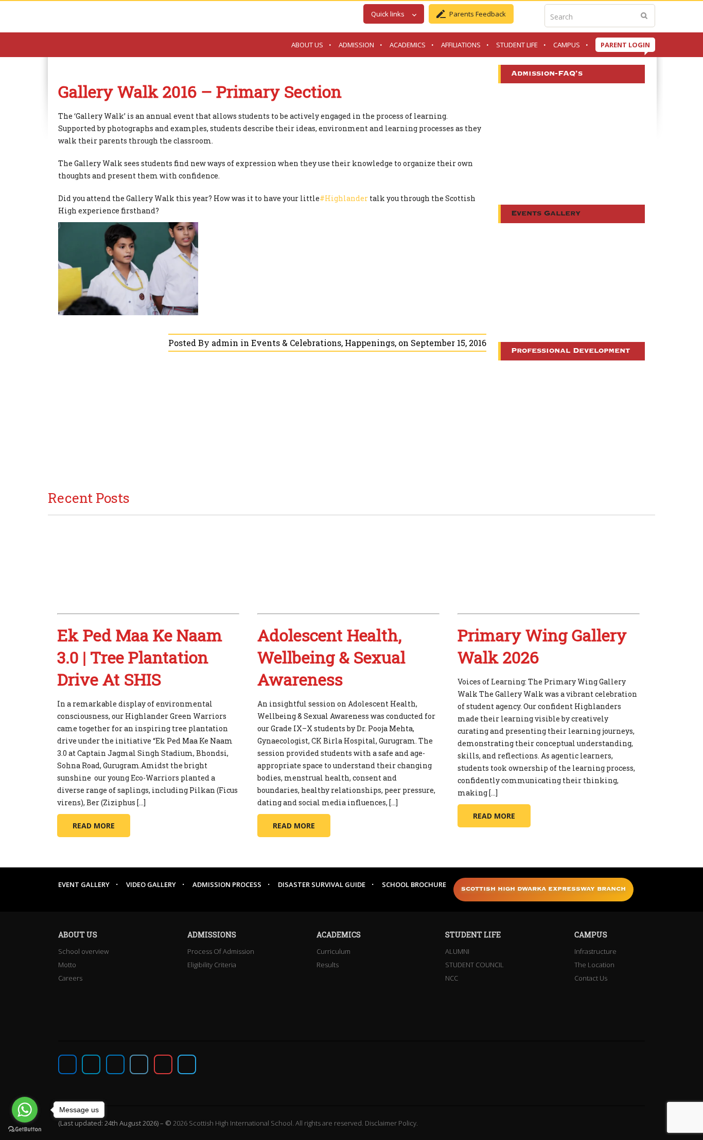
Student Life (517, 44)
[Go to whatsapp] (25, 1110)
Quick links (388, 14)
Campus (566, 44)
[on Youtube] (163, 1064)
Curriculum (333, 951)
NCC (451, 978)
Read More (94, 825)
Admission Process (226, 884)
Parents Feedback (477, 14)
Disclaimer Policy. (391, 1123)
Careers (70, 978)
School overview (83, 951)
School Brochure (414, 884)
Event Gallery (84, 884)
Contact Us (590, 978)
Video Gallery (151, 884)
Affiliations (461, 44)
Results (328, 964)
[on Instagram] (115, 1064)
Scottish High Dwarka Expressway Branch (543, 889)
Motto (67, 964)
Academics (408, 44)
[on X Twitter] (91, 1064)
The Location (594, 964)
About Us (307, 44)
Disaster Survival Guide (321, 884)
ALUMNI (457, 951)
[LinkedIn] (139, 1064)
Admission (356, 44)
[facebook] (67, 1064)
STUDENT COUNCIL (474, 964)
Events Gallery (546, 213)
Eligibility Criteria (211, 964)
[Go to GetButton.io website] (24, 1129)
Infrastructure (595, 951)
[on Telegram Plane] (187, 1064)
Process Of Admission (220, 951)
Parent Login (625, 44)
